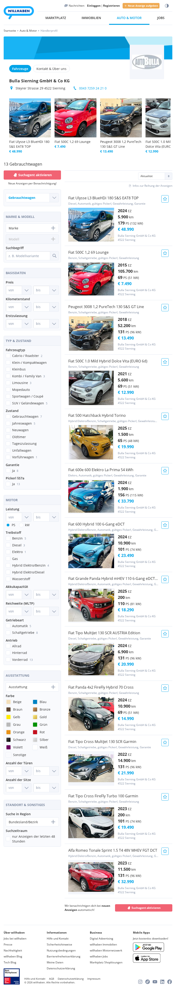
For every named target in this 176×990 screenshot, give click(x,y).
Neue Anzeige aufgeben (143, 5)
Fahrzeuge (20, 69)
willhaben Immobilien (103, 944)
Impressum (93, 978)
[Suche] (54, 255)
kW (27, 525)
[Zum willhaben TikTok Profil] (147, 981)
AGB (51, 978)
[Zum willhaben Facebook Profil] (169, 981)
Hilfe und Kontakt (58, 938)
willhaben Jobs (99, 956)
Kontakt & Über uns (51, 69)
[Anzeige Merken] (165, 199)
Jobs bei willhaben (15, 938)
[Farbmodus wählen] (166, 5)
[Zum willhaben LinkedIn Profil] (162, 981)
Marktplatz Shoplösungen (106, 962)
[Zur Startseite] (19, 13)
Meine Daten (55, 962)
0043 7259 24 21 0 (93, 88)
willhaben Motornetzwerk (106, 950)
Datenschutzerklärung (61, 968)
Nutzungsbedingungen (61, 950)
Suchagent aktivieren (146, 908)
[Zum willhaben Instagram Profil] (140, 981)
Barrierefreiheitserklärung (63, 956)
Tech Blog (10, 962)
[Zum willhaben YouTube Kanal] (155, 981)
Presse (8, 944)
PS (13, 525)
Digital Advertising (101, 938)
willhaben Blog (13, 956)
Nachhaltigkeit (13, 950)
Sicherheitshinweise (59, 944)
